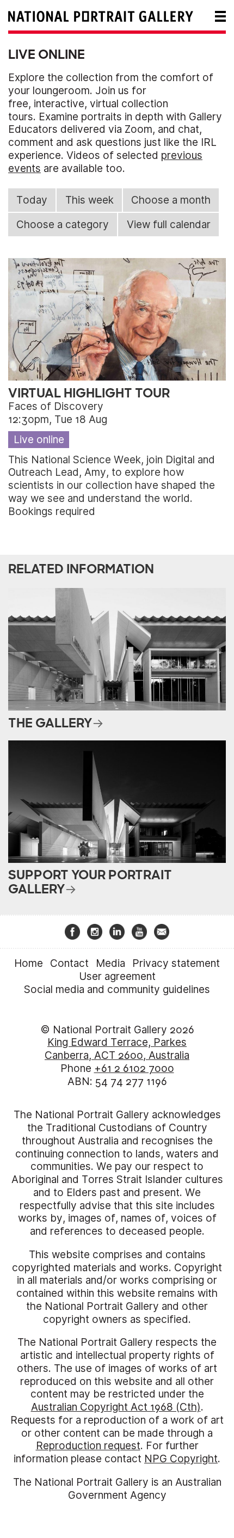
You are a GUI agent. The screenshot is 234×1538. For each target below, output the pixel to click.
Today (31, 200)
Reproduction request (88, 1445)
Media (110, 963)
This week (89, 200)
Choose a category (62, 224)
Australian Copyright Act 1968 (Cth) (116, 1407)
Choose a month (171, 200)
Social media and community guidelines (117, 989)
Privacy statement (176, 963)
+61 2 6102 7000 (134, 1068)
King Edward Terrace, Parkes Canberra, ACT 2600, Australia (117, 1049)
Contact (69, 963)
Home (28, 963)
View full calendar (169, 224)
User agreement (117, 976)
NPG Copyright (181, 1459)
